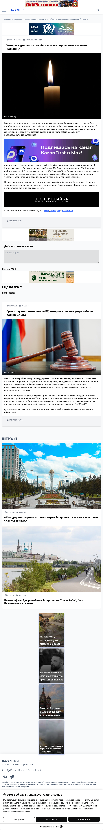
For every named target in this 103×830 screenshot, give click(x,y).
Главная (7, 19)
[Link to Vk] (5, 777)
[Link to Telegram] (12, 777)
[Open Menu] (4, 10)
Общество (25, 306)
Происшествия (20, 19)
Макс (46, 210)
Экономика (23, 512)
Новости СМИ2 (9, 269)
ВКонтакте (67, 210)
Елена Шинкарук (15, 221)
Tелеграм (55, 210)
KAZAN (18, 10)
